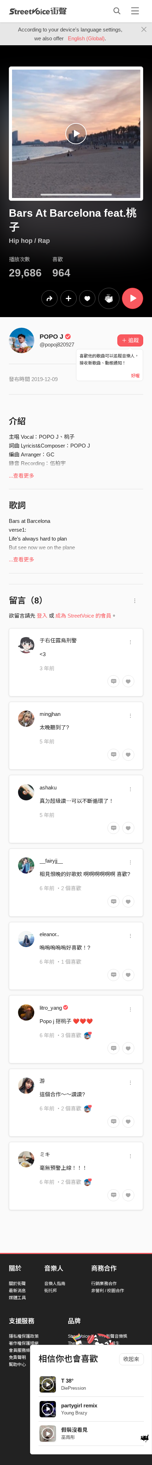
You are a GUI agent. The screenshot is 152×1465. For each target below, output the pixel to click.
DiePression (73, 1388)
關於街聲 (17, 1283)
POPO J (51, 336)
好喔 (135, 375)
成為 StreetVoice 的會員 (83, 616)
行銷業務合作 (104, 1283)
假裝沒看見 (74, 1430)
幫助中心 (17, 1364)
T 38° (67, 1381)
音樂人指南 (54, 1283)
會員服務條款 (21, 1350)
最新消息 (17, 1290)
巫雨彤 (68, 1437)
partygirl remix (79, 1405)
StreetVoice (38, 10)
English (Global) (86, 38)
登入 (42, 616)
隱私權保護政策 (24, 1336)
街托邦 (50, 1290)
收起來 (131, 1359)
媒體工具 (17, 1297)
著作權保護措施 (24, 1343)
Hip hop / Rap (29, 240)
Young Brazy (74, 1413)
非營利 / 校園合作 (107, 1290)
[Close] (144, 29)
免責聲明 (17, 1357)
